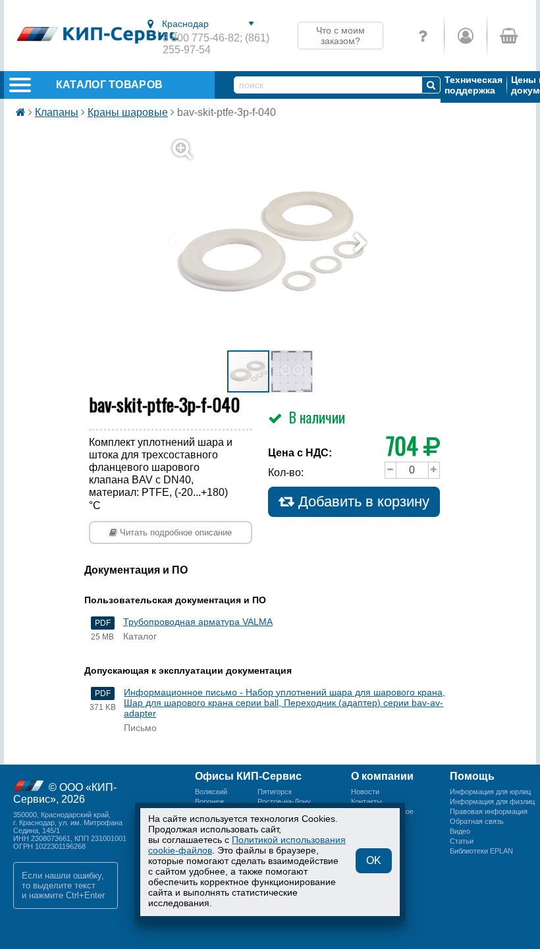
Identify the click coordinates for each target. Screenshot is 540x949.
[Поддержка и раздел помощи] (423, 35)
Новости (365, 792)
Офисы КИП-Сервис (248, 776)
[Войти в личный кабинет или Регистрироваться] (465, 35)
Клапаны (56, 112)
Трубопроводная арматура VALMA (198, 621)
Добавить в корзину (361, 501)
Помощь (472, 776)
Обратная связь (477, 821)
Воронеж (209, 801)
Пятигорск (274, 792)
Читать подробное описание (174, 532)
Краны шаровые (128, 112)
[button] (278, 243)
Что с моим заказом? (340, 35)
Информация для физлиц (492, 801)
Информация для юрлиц (490, 792)
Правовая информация (488, 811)
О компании (382, 776)
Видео (460, 831)
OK (373, 860)
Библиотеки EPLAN (481, 851)
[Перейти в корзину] (508, 35)
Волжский (211, 792)
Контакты (366, 801)
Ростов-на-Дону (284, 801)
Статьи (461, 841)
